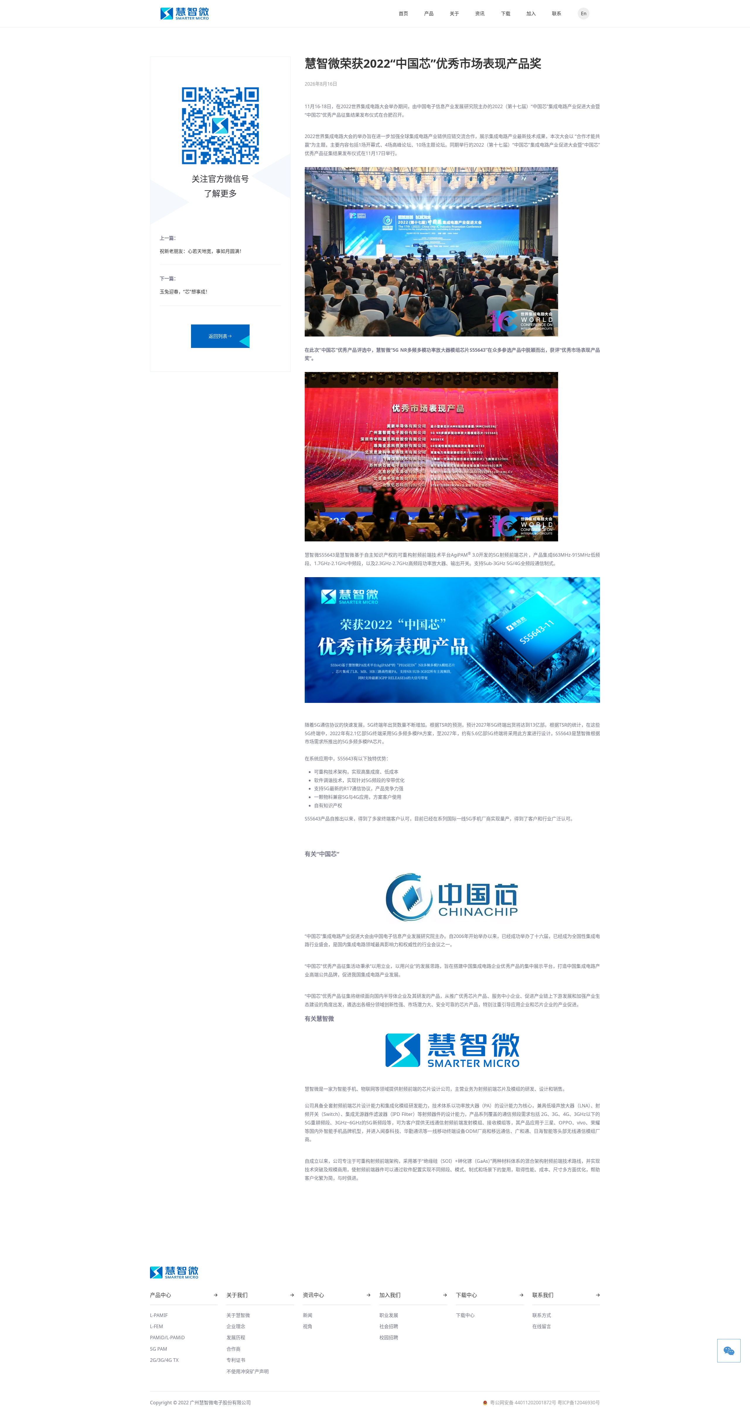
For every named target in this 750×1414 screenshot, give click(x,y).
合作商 (233, 1349)
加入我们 (389, 1295)
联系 (556, 13)
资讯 (480, 13)
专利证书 (235, 1360)
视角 (307, 1326)
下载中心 (466, 1295)
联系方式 (541, 1315)
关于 (454, 13)
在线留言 (541, 1326)
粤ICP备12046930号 (578, 1402)
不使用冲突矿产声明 (247, 1371)
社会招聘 (388, 1326)
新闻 (307, 1315)
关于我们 (237, 1295)
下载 (505, 13)
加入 (531, 13)
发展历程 (235, 1337)
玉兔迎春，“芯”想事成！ (185, 291)
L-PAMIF (159, 1315)
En (584, 13)
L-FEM (156, 1326)
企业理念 (235, 1326)
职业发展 (388, 1315)
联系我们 (542, 1295)
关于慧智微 (238, 1315)
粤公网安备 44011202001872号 (523, 1402)
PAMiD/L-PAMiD (167, 1337)
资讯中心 (313, 1295)
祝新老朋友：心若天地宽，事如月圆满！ (202, 251)
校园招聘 (388, 1337)
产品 (429, 13)
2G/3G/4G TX (164, 1360)
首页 (403, 13)
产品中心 (160, 1295)
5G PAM (158, 1349)
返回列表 (218, 336)
